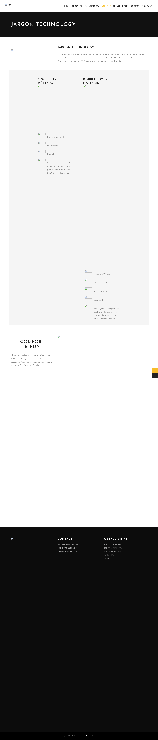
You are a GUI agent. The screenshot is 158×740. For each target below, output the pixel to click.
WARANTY (109, 555)
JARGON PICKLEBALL (114, 548)
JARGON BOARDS (112, 545)
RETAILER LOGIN (112, 552)
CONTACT (109, 559)
